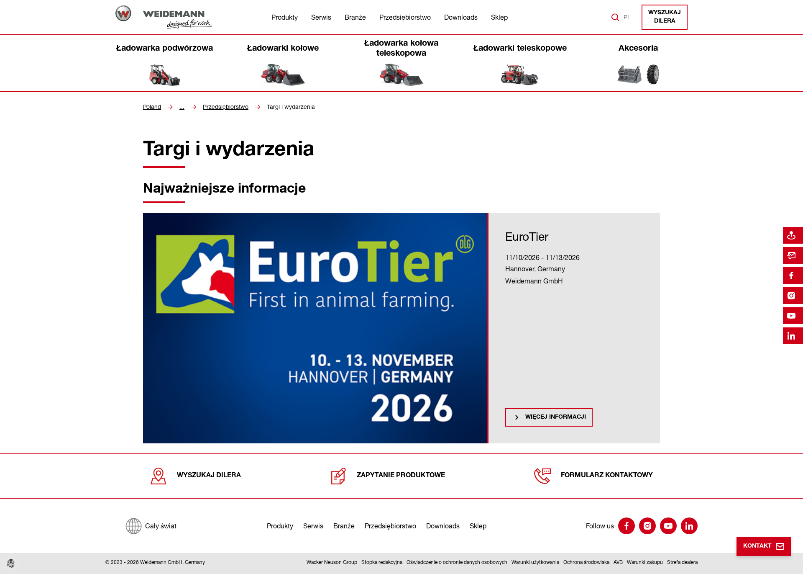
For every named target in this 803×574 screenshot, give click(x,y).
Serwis (321, 17)
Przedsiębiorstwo (405, 17)
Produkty (284, 17)
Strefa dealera (682, 562)
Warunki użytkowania (535, 562)
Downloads (461, 17)
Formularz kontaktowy (607, 476)
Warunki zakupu (645, 562)
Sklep (499, 17)
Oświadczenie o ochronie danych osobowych (457, 562)
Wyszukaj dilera (664, 17)
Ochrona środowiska (586, 562)
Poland (152, 106)
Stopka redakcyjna (381, 562)
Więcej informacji (555, 417)
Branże (355, 17)
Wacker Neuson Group (332, 562)
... (181, 106)
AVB (618, 562)
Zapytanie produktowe (401, 476)
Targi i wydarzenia (291, 106)
